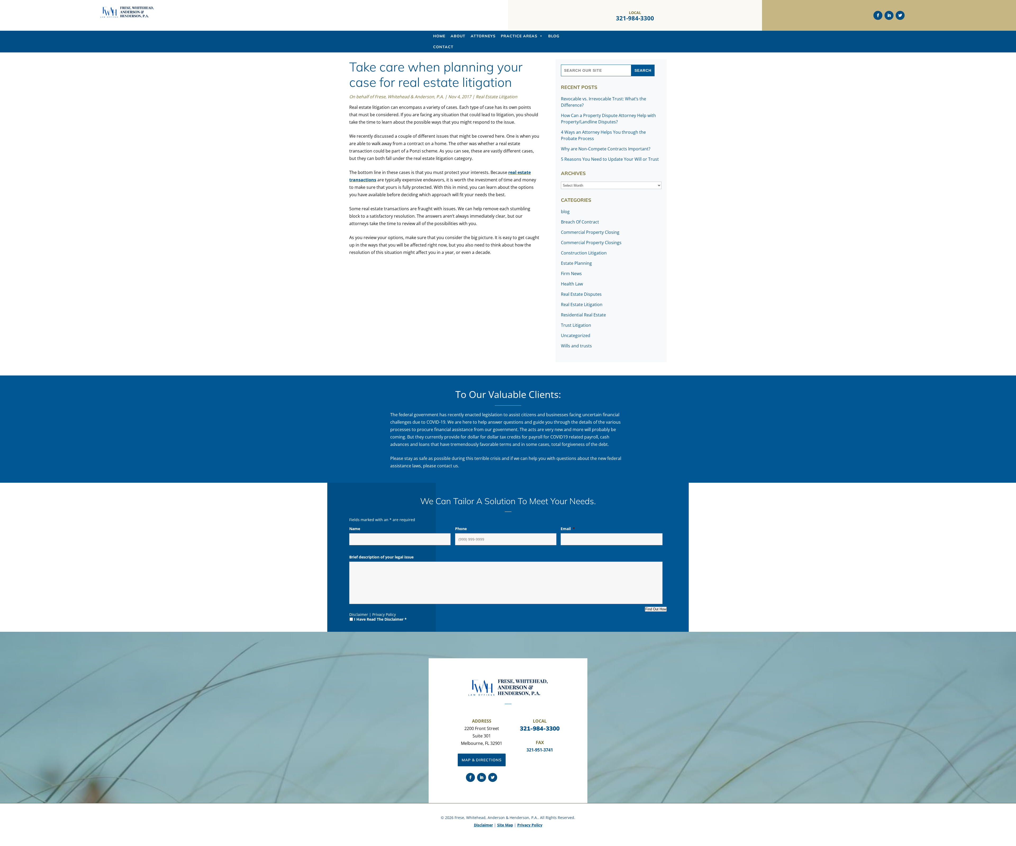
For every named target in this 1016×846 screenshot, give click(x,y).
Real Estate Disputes (581, 294)
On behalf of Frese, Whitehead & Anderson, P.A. (396, 97)
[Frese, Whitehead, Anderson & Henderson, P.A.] (127, 16)
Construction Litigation (584, 253)
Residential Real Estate (583, 315)
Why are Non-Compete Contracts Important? (605, 149)
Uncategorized (575, 335)
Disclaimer (358, 614)
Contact (443, 46)
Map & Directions (482, 760)
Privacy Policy (384, 614)
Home (439, 36)
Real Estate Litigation (496, 97)
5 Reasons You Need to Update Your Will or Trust (610, 159)
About (458, 36)
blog (565, 211)
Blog (553, 36)
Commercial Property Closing (590, 232)
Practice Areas (519, 36)
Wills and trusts (576, 346)
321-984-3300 (635, 18)
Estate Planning (576, 263)
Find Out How (655, 609)
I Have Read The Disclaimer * (380, 619)
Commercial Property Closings (591, 242)
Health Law (572, 284)
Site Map (505, 824)
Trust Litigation (576, 325)
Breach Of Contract (580, 222)
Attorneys (483, 36)
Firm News (571, 273)
